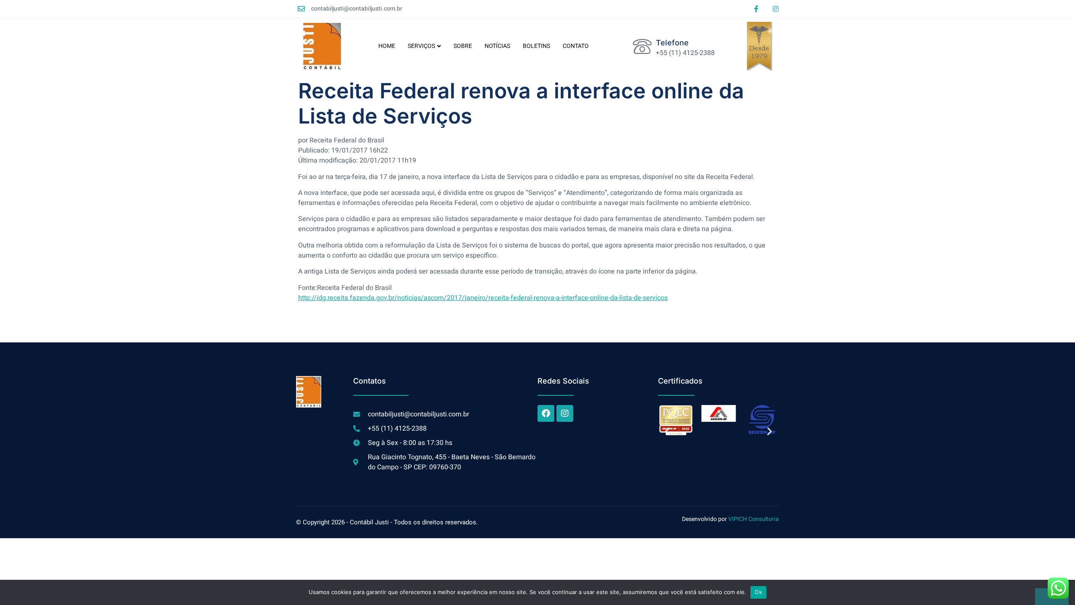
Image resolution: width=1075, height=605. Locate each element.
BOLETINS (536, 46)
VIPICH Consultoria (753, 519)
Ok (758, 592)
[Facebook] (546, 413)
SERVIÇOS (421, 46)
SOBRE (463, 46)
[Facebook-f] (756, 8)
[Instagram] (775, 8)
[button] (667, 431)
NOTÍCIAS (497, 46)
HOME (386, 46)
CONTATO (576, 46)
